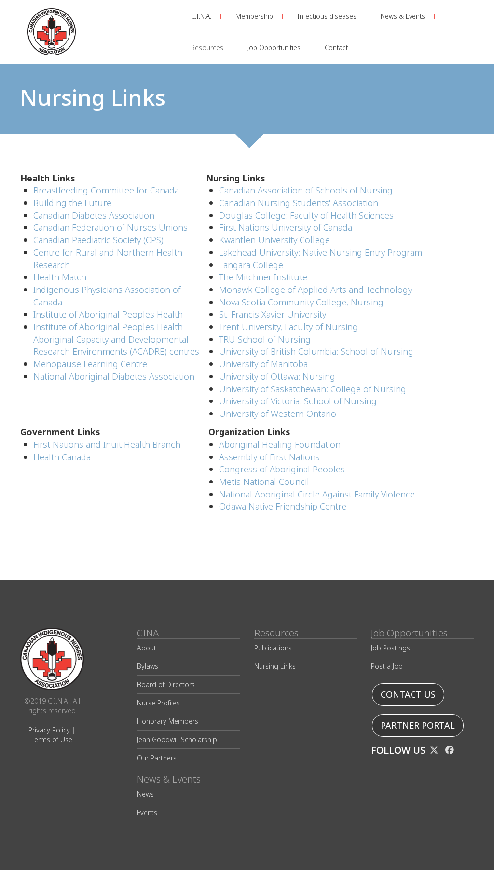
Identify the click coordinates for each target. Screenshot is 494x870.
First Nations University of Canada (285, 227)
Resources (208, 47)
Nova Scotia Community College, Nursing (301, 302)
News (145, 794)
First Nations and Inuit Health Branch (106, 444)
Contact (336, 47)
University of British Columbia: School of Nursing (316, 351)
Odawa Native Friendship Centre (282, 506)
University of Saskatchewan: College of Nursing (312, 389)
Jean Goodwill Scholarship (177, 739)
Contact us (408, 694)
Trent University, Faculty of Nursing (288, 326)
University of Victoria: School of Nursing (298, 401)
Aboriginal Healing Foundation (280, 444)
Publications (273, 648)
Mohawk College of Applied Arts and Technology (315, 289)
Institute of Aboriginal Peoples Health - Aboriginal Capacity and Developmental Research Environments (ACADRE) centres (116, 339)
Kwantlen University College (274, 240)
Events (147, 812)
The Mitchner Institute (263, 277)
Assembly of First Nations (269, 457)
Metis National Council (264, 481)
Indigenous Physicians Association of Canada (106, 296)
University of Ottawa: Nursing (277, 376)
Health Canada (62, 457)
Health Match (59, 277)
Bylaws (147, 666)
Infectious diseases (327, 16)
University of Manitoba (263, 364)
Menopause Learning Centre (90, 364)
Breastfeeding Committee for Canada (106, 190)
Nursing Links (275, 666)
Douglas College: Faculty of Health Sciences (306, 215)
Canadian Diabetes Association (93, 215)
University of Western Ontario (277, 413)
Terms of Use (51, 739)
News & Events (404, 16)
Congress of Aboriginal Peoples (282, 469)
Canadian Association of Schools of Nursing (306, 190)
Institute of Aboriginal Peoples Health (108, 314)
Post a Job (387, 666)
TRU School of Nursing (265, 339)
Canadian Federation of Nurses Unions (110, 227)
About (146, 648)
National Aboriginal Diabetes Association (113, 376)
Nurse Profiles (158, 703)
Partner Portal (418, 725)
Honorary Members (167, 721)
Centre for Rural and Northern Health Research (107, 259)
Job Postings (390, 648)
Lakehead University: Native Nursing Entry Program (320, 252)
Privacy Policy (49, 730)
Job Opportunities (274, 47)
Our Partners (157, 758)
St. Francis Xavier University (272, 314)
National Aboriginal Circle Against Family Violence (317, 494)
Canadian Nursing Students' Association (298, 202)
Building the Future (72, 202)
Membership (255, 16)
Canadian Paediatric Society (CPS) (98, 240)
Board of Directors (166, 684)
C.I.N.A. (202, 16)
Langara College (251, 265)
